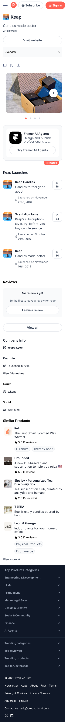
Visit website (32, 40)
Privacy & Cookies (16, 693)
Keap (18, 251)
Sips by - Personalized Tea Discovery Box (33, 482)
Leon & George (25, 523)
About (34, 685)
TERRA (19, 507)
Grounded (21, 458)
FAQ (43, 685)
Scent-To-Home (26, 214)
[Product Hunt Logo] (14, 5)
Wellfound (14, 409)
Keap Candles (25, 182)
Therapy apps (43, 449)
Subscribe (32, 5)
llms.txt (23, 700)
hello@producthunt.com (34, 708)
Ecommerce (24, 551)
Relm (17, 428)
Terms (52, 685)
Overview (10, 51)
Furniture (22, 449)
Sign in (57, 5)
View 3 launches (13, 373)
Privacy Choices (40, 693)
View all (32, 327)
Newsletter (11, 685)
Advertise (10, 700)
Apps (24, 685)
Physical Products (29, 544)
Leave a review (32, 310)
